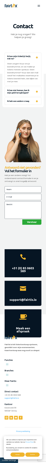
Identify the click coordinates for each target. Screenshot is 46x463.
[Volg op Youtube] (16, 418)
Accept (17, 454)
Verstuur (32, 222)
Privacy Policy (29, 442)
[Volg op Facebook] (21, 418)
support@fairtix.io (12, 398)
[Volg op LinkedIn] (11, 418)
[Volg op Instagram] (6, 418)
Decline (32, 454)
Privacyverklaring (23, 431)
